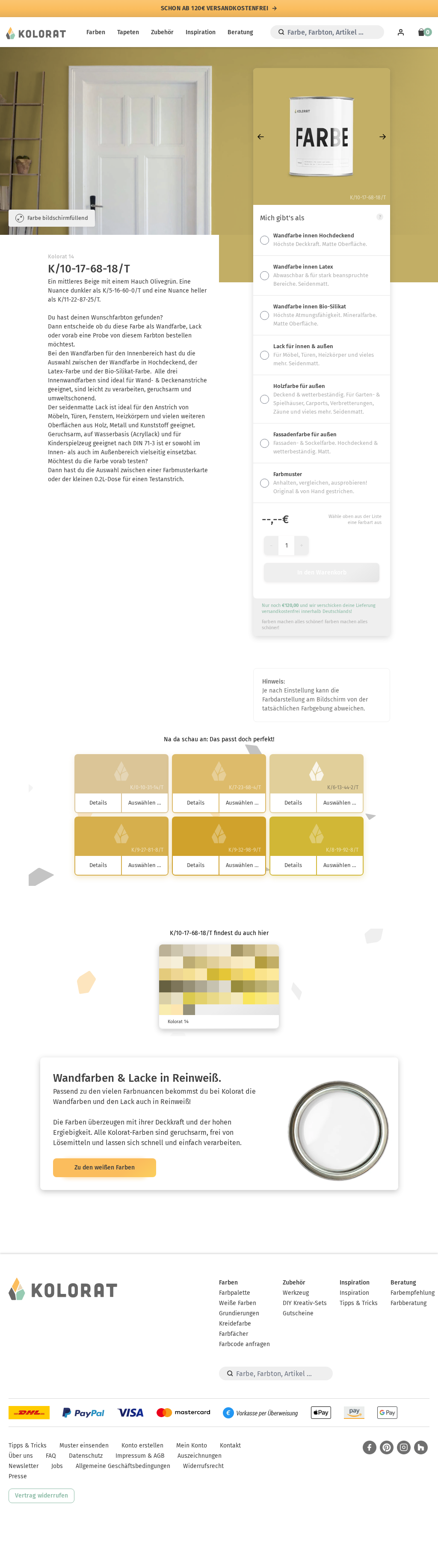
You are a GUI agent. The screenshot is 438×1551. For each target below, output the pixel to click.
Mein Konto (191, 1445)
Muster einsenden (84, 1445)
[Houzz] (421, 1447)
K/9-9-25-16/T (213, 986)
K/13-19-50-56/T (177, 986)
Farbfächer (233, 1334)
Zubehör (162, 32)
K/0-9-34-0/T (225, 962)
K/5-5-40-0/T (189, 1010)
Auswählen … (144, 802)
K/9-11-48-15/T (273, 986)
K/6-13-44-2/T (213, 962)
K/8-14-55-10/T (201, 962)
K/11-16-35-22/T (165, 950)
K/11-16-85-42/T (237, 986)
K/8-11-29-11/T (177, 950)
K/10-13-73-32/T (249, 986)
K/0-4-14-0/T (177, 962)
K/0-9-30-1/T (177, 1010)
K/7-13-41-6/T (261, 950)
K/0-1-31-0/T (237, 998)
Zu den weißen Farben (104, 1167)
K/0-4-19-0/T (165, 962)
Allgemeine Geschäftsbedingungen (123, 1466)
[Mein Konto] (400, 32)
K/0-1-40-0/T (165, 1010)
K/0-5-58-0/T (261, 974)
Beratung (240, 32)
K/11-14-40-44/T (189, 986)
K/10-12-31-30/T (201, 986)
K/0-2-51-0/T (273, 974)
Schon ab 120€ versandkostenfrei (215, 8)
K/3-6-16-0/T (201, 950)
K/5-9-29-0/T (273, 950)
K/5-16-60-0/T (165, 974)
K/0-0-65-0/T (261, 998)
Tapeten (128, 32)
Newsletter (23, 1466)
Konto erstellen (142, 1445)
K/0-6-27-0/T (237, 962)
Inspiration (201, 32)
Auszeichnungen (200, 1455)
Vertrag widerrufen (41, 1495)
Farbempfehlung (413, 1292)
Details (98, 802)
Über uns (21, 1455)
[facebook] (369, 1447)
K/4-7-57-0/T (213, 998)
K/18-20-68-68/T (165, 986)
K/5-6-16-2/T (225, 986)
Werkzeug (296, 1292)
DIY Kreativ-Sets (305, 1303)
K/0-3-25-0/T (249, 962)
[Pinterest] (387, 1447)
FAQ (51, 1455)
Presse (18, 1476)
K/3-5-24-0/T (177, 998)
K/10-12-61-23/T (261, 986)
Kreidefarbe (235, 1323)
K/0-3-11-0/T (213, 950)
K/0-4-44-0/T (225, 998)
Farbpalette (234, 1292)
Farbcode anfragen (244, 1344)
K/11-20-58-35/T (237, 950)
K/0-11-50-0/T (177, 974)
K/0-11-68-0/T (237, 974)
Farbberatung (408, 1303)
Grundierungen (239, 1313)
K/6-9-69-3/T (201, 998)
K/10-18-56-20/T (189, 962)
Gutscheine (298, 1313)
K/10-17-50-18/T (249, 950)
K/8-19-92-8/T (213, 974)
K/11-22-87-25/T (261, 962)
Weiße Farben (237, 1303)
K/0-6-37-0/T (201, 974)
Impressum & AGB (140, 1455)
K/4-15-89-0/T (225, 974)
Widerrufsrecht (203, 1466)
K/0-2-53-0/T (273, 998)
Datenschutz (86, 1455)
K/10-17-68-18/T (273, 962)
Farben (95, 32)
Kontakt (230, 1445)
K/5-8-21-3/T (189, 950)
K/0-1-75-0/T (249, 998)
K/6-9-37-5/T (165, 998)
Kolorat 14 (61, 256)
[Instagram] (404, 1447)
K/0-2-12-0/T (225, 950)
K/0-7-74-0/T (249, 974)
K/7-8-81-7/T (189, 998)
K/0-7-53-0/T (189, 974)
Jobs (57, 1466)
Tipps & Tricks (359, 1303)
